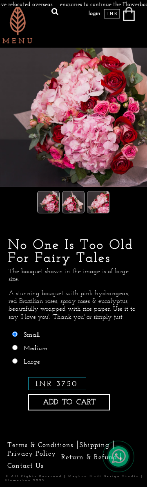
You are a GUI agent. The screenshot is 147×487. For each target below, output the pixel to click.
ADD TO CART (69, 401)
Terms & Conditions (40, 445)
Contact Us (25, 465)
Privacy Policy (31, 453)
